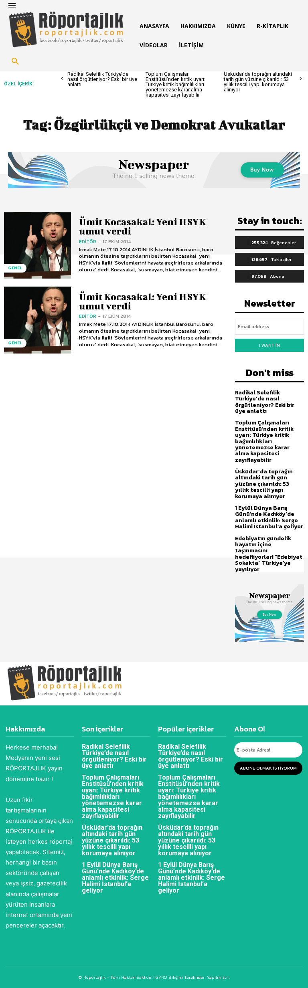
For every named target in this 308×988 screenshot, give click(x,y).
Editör (87, 241)
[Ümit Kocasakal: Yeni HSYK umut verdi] (37, 245)
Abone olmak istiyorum (268, 768)
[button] (15, 61)
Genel (15, 268)
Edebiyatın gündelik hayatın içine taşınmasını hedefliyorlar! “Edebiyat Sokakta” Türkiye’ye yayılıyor (268, 554)
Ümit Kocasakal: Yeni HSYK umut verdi (142, 226)
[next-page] (301, 79)
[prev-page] (62, 79)
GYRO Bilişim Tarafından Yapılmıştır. (192, 977)
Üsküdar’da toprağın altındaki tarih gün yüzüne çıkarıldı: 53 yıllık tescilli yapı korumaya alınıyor (258, 82)
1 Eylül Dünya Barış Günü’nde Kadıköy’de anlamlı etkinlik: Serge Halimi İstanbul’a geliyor (269, 517)
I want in (269, 345)
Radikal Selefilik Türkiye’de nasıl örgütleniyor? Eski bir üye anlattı (102, 79)
